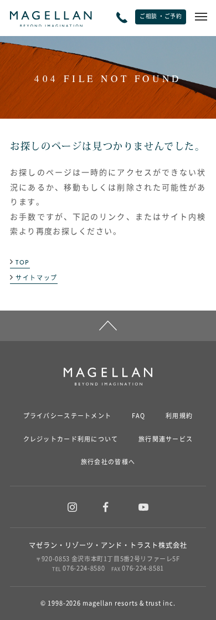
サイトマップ (37, 278)
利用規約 (179, 416)
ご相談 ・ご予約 (161, 17)
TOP (23, 263)
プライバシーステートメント (67, 416)
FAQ (139, 416)
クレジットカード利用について (71, 439)
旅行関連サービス (165, 439)
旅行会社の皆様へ (108, 462)
